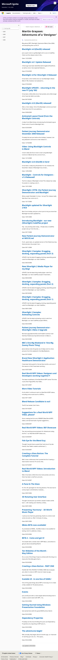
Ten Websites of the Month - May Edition (34, 552)
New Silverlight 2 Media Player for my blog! (37, 267)
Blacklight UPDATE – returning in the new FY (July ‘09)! (38, 89)
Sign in (54, 13)
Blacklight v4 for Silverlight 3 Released (39, 75)
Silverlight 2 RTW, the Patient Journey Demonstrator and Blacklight (39, 191)
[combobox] (10, 28)
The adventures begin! (32, 631)
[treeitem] (10, 31)
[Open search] (50, 13)
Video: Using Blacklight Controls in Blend (36, 147)
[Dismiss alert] (55, 3)
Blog (21, 657)
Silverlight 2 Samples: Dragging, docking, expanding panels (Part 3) (37, 252)
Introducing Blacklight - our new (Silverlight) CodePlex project (36, 221)
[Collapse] (18, 25)
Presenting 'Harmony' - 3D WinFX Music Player (37, 511)
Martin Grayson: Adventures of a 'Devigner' (33, 26)
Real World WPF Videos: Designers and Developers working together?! (39, 374)
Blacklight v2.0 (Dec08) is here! (35, 162)
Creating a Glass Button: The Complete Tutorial (35, 454)
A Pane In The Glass (31, 484)
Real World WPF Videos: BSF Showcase (39, 427)
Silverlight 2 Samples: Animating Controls (31, 313)
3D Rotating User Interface (34, 497)
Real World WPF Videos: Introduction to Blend (38, 469)
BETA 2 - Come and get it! (33, 538)
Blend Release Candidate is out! (36, 401)
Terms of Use (4, 659)
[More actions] (55, 27)
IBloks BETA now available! (34, 525)
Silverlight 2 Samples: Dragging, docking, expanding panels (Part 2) (37, 282)
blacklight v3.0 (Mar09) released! (36, 103)
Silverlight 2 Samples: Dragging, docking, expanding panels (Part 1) (37, 298)
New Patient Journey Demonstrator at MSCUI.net (38, 237)
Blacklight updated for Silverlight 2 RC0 (37, 206)
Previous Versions (14, 657)
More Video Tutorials (31, 388)
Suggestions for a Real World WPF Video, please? (37, 413)
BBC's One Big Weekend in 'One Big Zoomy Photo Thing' (37, 344)
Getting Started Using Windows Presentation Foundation (36, 606)
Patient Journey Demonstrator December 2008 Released (36, 132)
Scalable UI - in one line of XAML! (36, 579)
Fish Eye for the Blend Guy (34, 440)
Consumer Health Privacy (45, 657)
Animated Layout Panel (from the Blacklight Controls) (37, 117)
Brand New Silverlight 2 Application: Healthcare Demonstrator (38, 359)
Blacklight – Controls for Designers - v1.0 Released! (38, 176)
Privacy (34, 657)
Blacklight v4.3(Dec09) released (36, 49)
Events (25, 592)
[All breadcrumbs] (23, 27)
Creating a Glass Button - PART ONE (38, 566)
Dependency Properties (32, 618)
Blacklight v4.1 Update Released (36, 62)
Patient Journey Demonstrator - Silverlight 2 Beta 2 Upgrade (36, 328)
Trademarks (13, 659)
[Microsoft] (3, 13)
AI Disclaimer (4, 657)
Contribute (28, 657)
